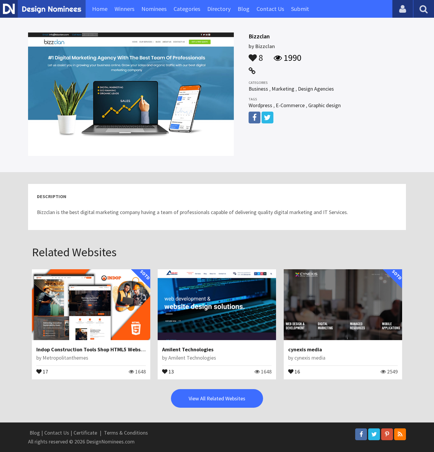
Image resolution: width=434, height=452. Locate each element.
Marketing (283, 88)
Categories (187, 8)
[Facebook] (361, 434)
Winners (124, 8)
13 (170, 371)
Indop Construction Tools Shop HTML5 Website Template (104, 349)
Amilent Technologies (187, 349)
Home (99, 8)
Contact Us (270, 8)
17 (45, 371)
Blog (243, 8)
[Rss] (400, 434)
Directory (219, 8)
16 (296, 371)
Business (258, 88)
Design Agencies (316, 88)
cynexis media (305, 349)
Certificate (85, 432)
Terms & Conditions (126, 432)
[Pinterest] (387, 434)
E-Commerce (290, 105)
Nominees (154, 8)
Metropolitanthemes (65, 357)
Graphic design (324, 105)
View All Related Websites (217, 398)
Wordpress (260, 105)
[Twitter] (374, 434)
